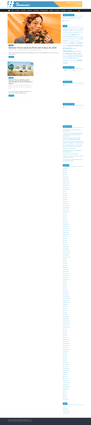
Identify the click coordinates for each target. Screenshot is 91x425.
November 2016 (66, 382)
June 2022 (65, 261)
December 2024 (66, 205)
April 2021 (65, 288)
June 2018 (65, 356)
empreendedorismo (75, 38)
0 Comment (28, 49)
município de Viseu (69, 54)
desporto (65, 38)
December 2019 (66, 321)
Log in (64, 407)
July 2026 (65, 168)
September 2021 (66, 279)
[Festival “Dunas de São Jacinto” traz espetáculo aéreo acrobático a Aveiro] (21, 62)
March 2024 (65, 222)
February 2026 (66, 178)
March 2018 (65, 362)
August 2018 (65, 351)
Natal (64, 56)
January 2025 (65, 203)
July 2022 (65, 259)
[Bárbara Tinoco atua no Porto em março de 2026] (34, 14)
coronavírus (67, 34)
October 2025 (66, 187)
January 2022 (65, 271)
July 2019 (65, 329)
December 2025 (66, 183)
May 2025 (65, 195)
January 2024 (65, 226)
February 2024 (66, 224)
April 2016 (65, 397)
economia (69, 38)
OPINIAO (51, 10)
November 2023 (66, 230)
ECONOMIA (36, 10)
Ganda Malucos (27, 86)
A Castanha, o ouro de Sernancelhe (70, 154)
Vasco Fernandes (20, 85)
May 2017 (65, 374)
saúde (74, 58)
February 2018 (66, 364)
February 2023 (66, 246)
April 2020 (65, 312)
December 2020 (66, 296)
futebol (79, 43)
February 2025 (66, 201)
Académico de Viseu (67, 29)
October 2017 (66, 372)
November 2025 (66, 185)
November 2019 (66, 323)
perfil (81, 56)
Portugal (64, 58)
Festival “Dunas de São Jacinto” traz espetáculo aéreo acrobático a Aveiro (20, 81)
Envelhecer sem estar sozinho (69, 148)
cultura (78, 34)
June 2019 (65, 331)
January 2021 (65, 294)
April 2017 (65, 376)
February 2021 (66, 292)
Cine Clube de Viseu (69, 32)
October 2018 (66, 347)
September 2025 (66, 189)
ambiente (74, 29)
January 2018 (65, 366)
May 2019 (65, 333)
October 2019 (66, 325)
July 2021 (65, 281)
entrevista (70, 40)
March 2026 (65, 176)
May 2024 (65, 218)
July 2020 (65, 306)
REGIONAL (23, 10)
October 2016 (66, 384)
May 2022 (65, 263)
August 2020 (65, 304)
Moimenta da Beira (76, 51)
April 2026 (65, 174)
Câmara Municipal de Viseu (70, 36)
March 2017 (65, 378)
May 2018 (65, 358)
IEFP (66, 45)
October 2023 (66, 232)
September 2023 (66, 234)
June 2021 (65, 283)
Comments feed (66, 411)
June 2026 (65, 170)
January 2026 (65, 181)
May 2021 (65, 286)
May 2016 (65, 395)
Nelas (66, 56)
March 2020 (65, 314)
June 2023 (65, 238)
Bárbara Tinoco (36, 49)
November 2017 (66, 370)
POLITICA (57, 10)
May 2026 (65, 172)
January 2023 (65, 248)
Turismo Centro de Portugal (72, 60)
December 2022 (66, 251)
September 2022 (66, 257)
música (40, 49)
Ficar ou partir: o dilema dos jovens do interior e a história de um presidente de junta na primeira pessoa (73, 135)
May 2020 (65, 310)
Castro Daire (68, 30)
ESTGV (75, 43)
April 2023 (65, 242)
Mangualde (67, 51)
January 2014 (65, 399)
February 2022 (66, 269)
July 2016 (65, 391)
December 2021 (66, 273)
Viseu (79, 60)
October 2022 (66, 255)
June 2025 (65, 193)
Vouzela (65, 63)
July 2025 (65, 191)
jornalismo (74, 48)
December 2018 (66, 343)
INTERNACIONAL (44, 10)
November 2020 (66, 298)
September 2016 (66, 386)
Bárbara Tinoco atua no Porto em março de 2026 (32, 47)
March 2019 (65, 337)
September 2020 (66, 302)
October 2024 (66, 209)
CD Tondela (74, 30)
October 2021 (66, 277)
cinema (76, 32)
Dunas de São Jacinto (20, 86)
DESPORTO (29, 10)
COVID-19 (73, 34)
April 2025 (65, 197)
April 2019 (65, 335)
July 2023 (65, 236)
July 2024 (65, 213)
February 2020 (66, 316)
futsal (64, 45)
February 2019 (66, 339)
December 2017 (66, 368)
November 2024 (66, 207)
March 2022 (65, 267)
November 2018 (66, 345)
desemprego (80, 36)
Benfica (78, 29)
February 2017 (66, 380)
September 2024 (66, 211)
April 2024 (65, 220)
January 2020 (65, 318)
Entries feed (65, 409)
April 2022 (65, 265)
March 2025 (65, 199)
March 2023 (65, 244)
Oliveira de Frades (73, 56)
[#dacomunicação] (9, 10)
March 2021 (65, 290)
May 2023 (65, 240)
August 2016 (65, 388)
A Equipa (69, 10)
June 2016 (65, 393)
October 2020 (66, 300)
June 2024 (65, 216)
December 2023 (66, 228)
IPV (70, 48)
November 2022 (66, 253)
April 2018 (65, 360)
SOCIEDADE (63, 10)
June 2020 (65, 308)
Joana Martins (21, 49)
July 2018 (65, 353)
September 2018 (66, 349)
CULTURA (17, 10)
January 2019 (65, 341)
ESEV (12, 10)
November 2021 (66, 275)
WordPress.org (66, 413)
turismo (65, 60)
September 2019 (66, 327)
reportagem (69, 58)
